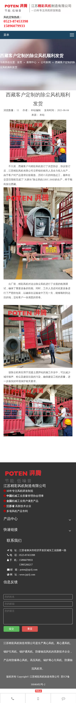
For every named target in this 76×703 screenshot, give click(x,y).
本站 (42, 115)
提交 (11, 629)
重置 (29, 629)
